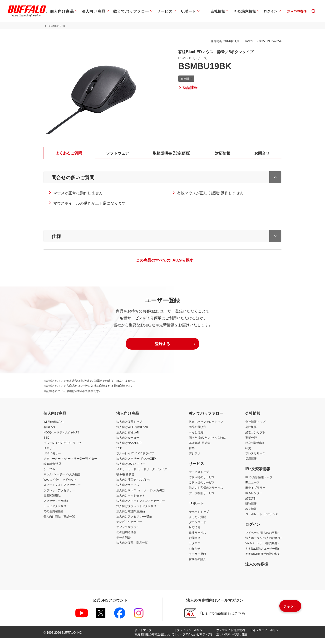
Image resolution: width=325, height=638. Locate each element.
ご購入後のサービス (202, 482)
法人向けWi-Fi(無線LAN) (132, 427)
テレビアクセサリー (56, 506)
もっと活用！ (197, 432)
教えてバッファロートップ (206, 421)
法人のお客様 (256, 564)
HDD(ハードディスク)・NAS (61, 432)
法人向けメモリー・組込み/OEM (136, 458)
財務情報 (251, 503)
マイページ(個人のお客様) (262, 532)
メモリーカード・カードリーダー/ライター (70, 458)
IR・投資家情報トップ (258, 477)
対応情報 (194, 527)
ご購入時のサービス (202, 477)
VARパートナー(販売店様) (262, 543)
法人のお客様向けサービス (206, 487)
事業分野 (251, 437)
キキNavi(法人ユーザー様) (262, 548)
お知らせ (194, 548)
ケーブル (49, 469)
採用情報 (251, 458)
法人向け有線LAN (127, 432)
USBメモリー (52, 453)
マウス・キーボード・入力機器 (62, 474)
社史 (248, 448)
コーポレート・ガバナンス (261, 514)
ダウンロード (197, 522)
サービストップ (199, 472)
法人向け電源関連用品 (130, 511)
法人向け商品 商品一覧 (132, 542)
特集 (192, 448)
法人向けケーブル (127, 484)
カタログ (194, 543)
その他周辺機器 (54, 511)
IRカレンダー (253, 493)
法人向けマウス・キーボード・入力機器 (140, 490)
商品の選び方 (197, 427)
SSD (46, 437)
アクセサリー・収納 (56, 500)
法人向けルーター (127, 437)
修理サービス (197, 532)
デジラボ (194, 453)
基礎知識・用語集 (199, 443)
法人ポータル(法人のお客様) (263, 538)
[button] (162, 344)
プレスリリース (255, 453)
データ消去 (123, 537)
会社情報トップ (255, 421)
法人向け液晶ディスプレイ (133, 479)
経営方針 (251, 498)
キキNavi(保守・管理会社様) (262, 554)
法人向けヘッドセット (130, 495)
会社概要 (251, 427)
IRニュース (252, 482)
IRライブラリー (255, 487)
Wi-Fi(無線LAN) (54, 421)
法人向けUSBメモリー (130, 464)
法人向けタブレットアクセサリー (137, 506)
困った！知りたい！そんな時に (207, 437)
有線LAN (49, 427)
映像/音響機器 (52, 464)
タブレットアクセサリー (59, 490)
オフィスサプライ (127, 527)
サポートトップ (199, 511)
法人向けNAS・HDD (129, 443)
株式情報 (251, 509)
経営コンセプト (255, 432)
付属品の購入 (197, 559)
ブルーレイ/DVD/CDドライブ (62, 443)
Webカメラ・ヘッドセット (60, 479)
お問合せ (194, 538)
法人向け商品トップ (129, 421)
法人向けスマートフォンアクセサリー (140, 500)
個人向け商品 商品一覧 (59, 516)
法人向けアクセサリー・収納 (134, 516)
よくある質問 (197, 517)
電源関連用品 (52, 495)
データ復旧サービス (202, 493)
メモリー (49, 448)
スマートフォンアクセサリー (62, 484)
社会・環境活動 (254, 443)
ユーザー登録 (197, 554)
